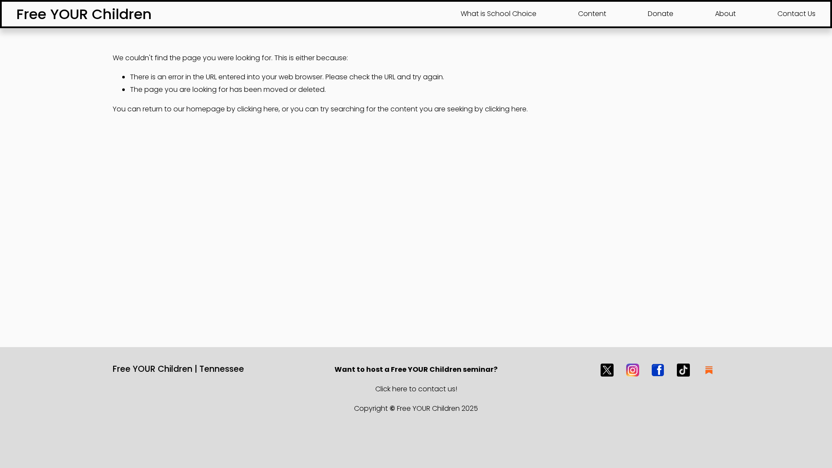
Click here (391, 389)
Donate (660, 14)
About (725, 14)
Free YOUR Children (84, 14)
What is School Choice (498, 14)
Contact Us (796, 14)
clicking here (258, 109)
